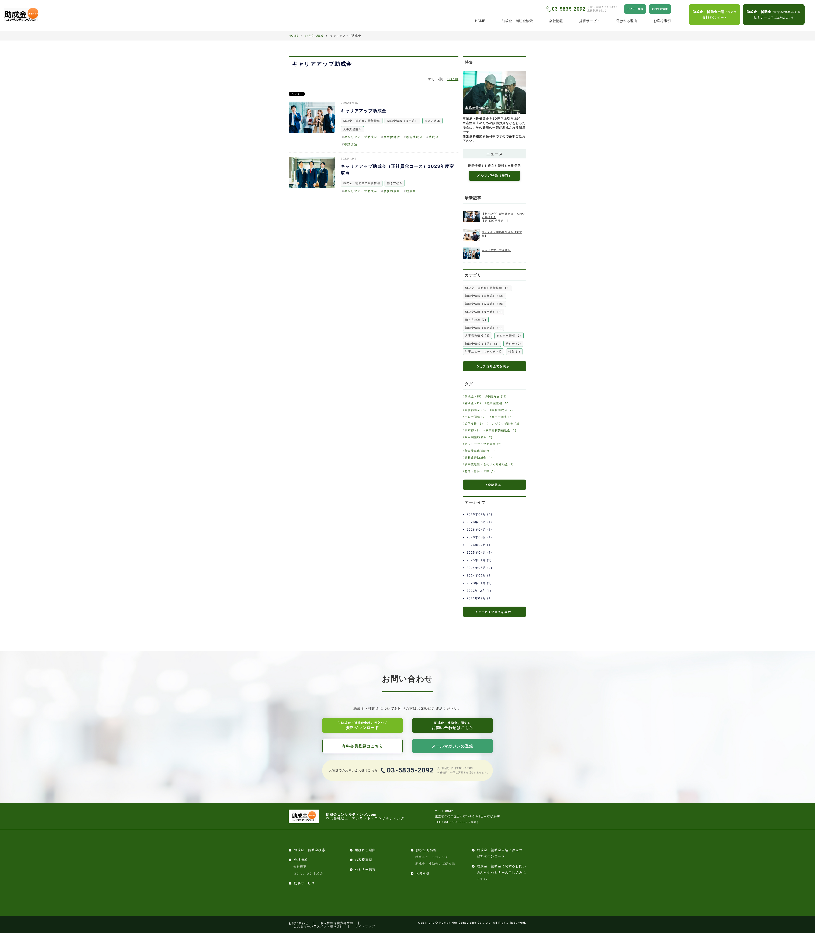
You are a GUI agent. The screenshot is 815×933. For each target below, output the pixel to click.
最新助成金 (414, 137)
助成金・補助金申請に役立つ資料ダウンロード (500, 853)
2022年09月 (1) (479, 598)
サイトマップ (365, 926)
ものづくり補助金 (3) (504, 423)
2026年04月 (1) (479, 529)
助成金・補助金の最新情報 (361, 120)
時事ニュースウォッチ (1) (483, 351)
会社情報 (556, 21)
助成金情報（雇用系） (402, 120)
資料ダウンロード (362, 725)
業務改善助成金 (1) (478, 457)
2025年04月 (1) (479, 552)
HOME (480, 21)
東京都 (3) (472, 430)
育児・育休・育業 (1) (480, 471)
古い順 (452, 79)
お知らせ (423, 873)
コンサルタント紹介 (308, 873)
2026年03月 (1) (479, 537)
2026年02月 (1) (479, 545)
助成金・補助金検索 (517, 21)
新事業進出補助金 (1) (480, 450)
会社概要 (299, 866)
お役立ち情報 (660, 9)
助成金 (433, 137)
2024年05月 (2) (479, 567)
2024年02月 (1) (479, 575)
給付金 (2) (513, 343)
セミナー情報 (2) (509, 335)
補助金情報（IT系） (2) (482, 343)
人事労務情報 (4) (477, 335)
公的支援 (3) (474, 423)
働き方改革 (432, 120)
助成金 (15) (473, 396)
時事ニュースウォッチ (431, 857)
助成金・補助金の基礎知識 (435, 863)
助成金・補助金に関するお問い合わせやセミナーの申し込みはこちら (501, 872)
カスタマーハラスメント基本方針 (318, 926)
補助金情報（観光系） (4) (483, 327)
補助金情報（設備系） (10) (484, 303)
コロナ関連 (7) (475, 416)
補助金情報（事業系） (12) (484, 295)
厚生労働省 (391, 137)
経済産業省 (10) (498, 403)
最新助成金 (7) (502, 410)
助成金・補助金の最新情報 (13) (487, 288)
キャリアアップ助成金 (363, 110)
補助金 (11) (473, 403)
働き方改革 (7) (475, 319)
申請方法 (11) (497, 396)
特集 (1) (514, 351)
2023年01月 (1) (479, 583)
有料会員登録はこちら (362, 746)
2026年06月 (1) (479, 522)
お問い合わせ (299, 923)
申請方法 (350, 144)
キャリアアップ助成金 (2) (483, 444)
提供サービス (589, 21)
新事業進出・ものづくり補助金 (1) (489, 464)
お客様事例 (662, 21)
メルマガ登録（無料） (494, 175)
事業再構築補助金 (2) (501, 430)
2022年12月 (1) (479, 590)
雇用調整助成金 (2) (478, 437)
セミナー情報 (635, 9)
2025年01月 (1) (479, 560)
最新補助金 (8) (475, 410)
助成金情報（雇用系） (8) (483, 311)
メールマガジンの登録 (452, 746)
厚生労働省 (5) (502, 416)
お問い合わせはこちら (452, 725)
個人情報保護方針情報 (336, 923)
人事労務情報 (352, 129)
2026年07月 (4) (479, 514)
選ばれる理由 (626, 21)
